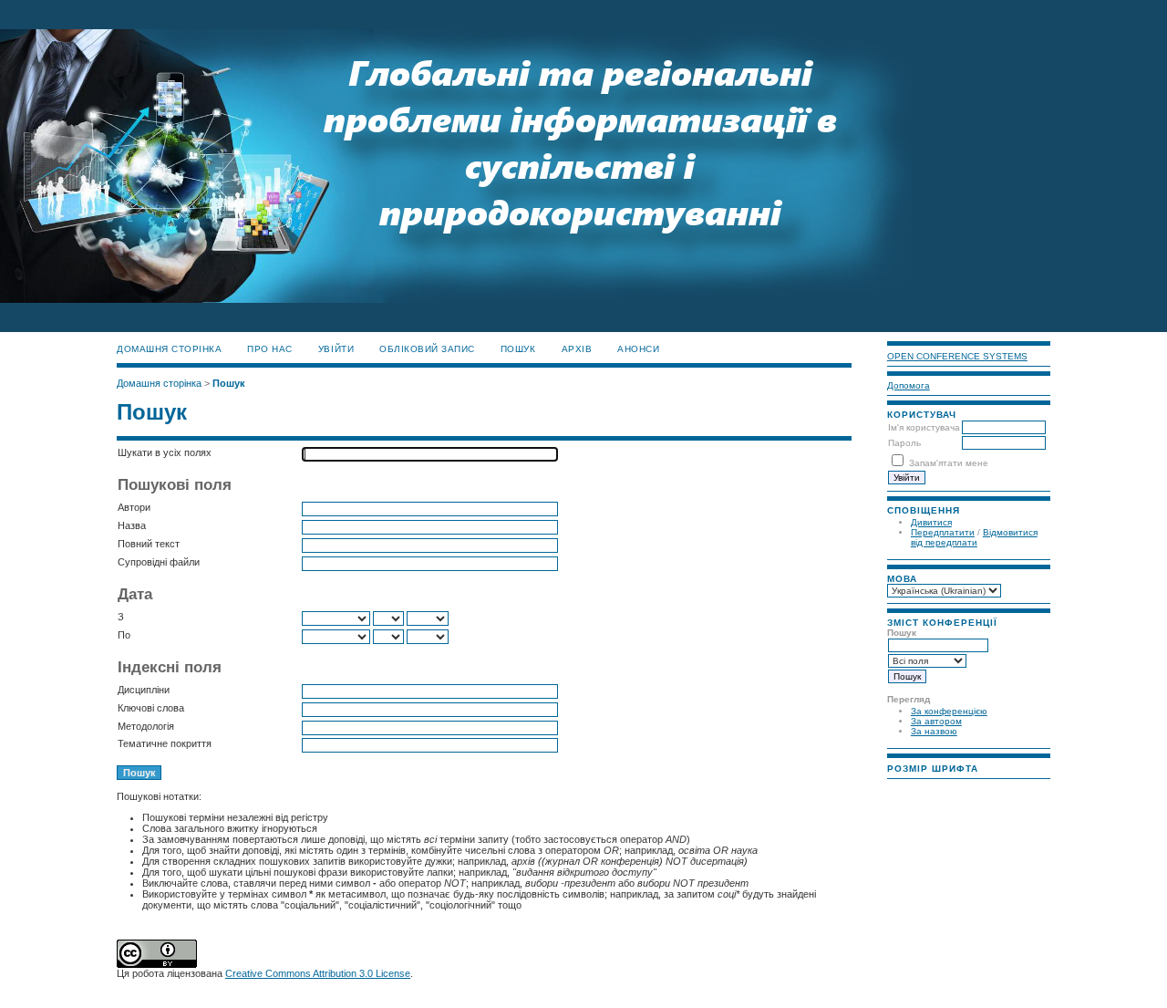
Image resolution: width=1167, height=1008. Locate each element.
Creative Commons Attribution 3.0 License (317, 973)
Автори (134, 507)
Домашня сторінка (169, 349)
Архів (577, 349)
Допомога (908, 385)
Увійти (336, 349)
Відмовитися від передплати (974, 537)
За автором (936, 721)
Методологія (146, 726)
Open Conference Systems (957, 356)
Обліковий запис (427, 349)
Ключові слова (151, 707)
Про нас (270, 349)
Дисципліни (144, 689)
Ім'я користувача (924, 427)
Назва (132, 525)
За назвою (934, 731)
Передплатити (943, 532)
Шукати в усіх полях (165, 452)
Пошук (518, 349)
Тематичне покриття (165, 743)
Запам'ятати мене (948, 463)
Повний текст (149, 543)
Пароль (904, 443)
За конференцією (949, 711)
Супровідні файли (159, 561)
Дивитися (931, 522)
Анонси (638, 349)
